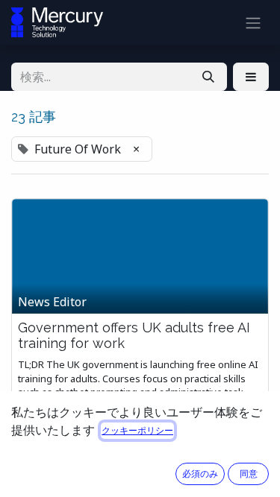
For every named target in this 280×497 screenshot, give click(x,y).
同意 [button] (249, 473)
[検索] (208, 77)
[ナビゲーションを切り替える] (253, 22)
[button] (251, 77)
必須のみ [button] (200, 473)
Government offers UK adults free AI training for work (134, 336)
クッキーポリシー (137, 430)
